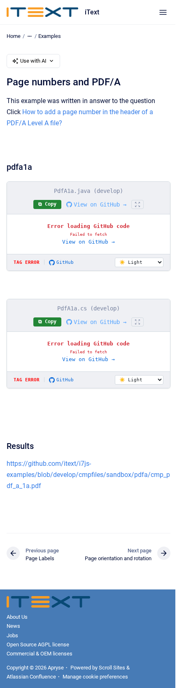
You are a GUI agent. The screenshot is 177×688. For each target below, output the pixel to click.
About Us (17, 617)
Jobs (12, 635)
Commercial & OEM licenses (39, 653)
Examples (49, 36)
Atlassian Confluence (31, 677)
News (13, 626)
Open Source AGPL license (38, 644)
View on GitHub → (100, 204)
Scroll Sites (112, 668)
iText (92, 12)
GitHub (65, 262)
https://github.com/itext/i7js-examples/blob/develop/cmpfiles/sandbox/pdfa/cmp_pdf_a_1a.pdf (88, 475)
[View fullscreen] (137, 204)
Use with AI (33, 61)
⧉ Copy (47, 204)
